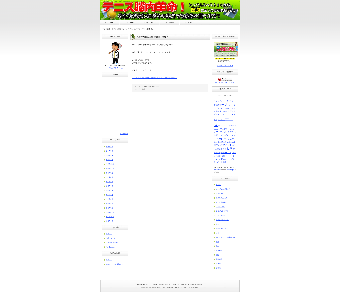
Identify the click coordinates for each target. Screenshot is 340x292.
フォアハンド (222, 132)
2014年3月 (109, 155)
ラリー (229, 142)
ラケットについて (222, 228)
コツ (228, 101)
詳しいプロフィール (116, 68)
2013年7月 (109, 182)
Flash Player (230, 170)
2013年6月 (109, 186)
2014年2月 (109, 160)
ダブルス (221, 120)
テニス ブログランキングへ (225, 82)
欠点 (217, 156)
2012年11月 (110, 212)
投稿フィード (110, 238)
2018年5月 (109, 147)
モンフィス (222, 142)
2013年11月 (110, 168)
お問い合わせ (169, 22)
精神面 (218, 264)
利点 (224, 149)
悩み (217, 246)
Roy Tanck (217, 170)
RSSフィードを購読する (114, 264)
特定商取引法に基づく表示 (150, 288)
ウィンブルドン (220, 101)
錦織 (224, 162)
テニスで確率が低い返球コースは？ (152, 37)
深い (220, 156)
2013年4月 (109, 195)
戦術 (143, 89)
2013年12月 (110, 164)
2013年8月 (109, 177)
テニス (141, 86)
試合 (233, 159)
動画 (229, 148)
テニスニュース (221, 198)
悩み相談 (219, 250)
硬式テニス (227, 159)
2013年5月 (109, 190)
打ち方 (228, 152)
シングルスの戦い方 (223, 189)
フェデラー (224, 129)
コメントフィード (112, 243)
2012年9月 (109, 221)
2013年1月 (109, 208)
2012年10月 (110, 217)
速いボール (218, 162)
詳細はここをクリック (225, 66)
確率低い (147, 86)
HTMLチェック (193, 288)
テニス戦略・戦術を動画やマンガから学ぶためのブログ (169, 284)
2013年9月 (109, 173)
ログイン (109, 234)
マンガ (228, 139)
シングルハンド (228, 108)
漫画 (223, 156)
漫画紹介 (219, 259)
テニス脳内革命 (221, 202)
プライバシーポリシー (169, 288)
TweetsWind (124, 134)
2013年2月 (109, 204)
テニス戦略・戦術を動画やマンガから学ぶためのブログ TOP (124, 29)
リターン (219, 233)
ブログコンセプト (222, 211)
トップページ (109, 22)
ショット (230, 105)
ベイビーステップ (222, 220)
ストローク (225, 114)
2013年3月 (109, 199)
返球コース (156, 86)
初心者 (219, 149)
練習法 (218, 268)
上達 (233, 142)
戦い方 (218, 153)
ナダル (230, 125)
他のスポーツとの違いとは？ (226, 237)
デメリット (222, 125)
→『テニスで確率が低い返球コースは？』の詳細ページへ (154, 78)
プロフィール (220, 215)
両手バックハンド (223, 145)
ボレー (222, 138)
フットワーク (220, 207)
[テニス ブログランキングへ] (225, 81)
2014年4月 (109, 151)
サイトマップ (182, 288)
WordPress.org (110, 247)
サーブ (223, 104)
